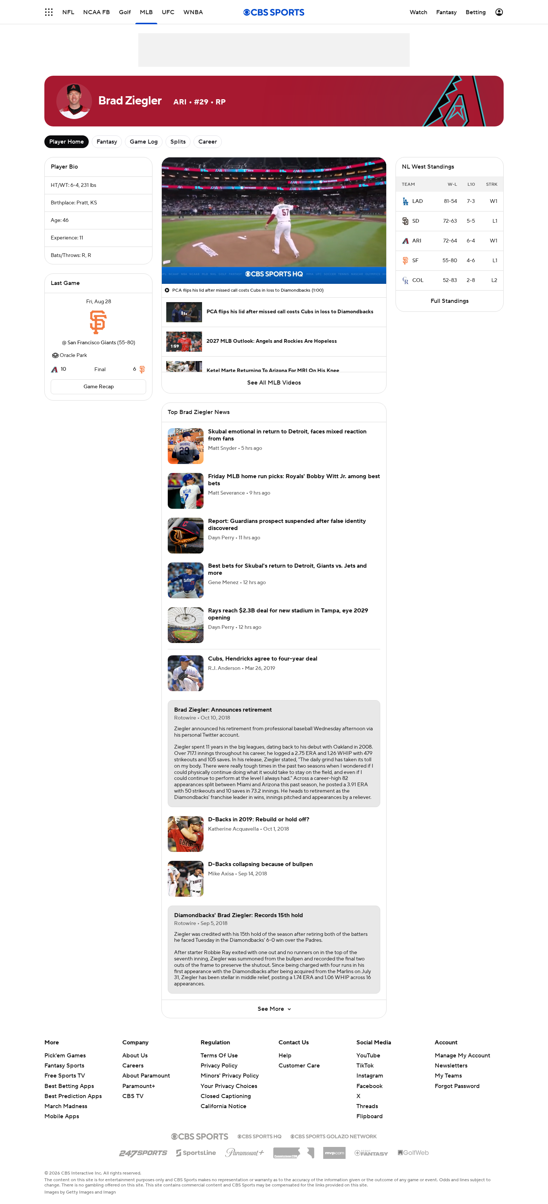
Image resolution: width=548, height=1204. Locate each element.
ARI (416, 241)
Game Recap (99, 386)
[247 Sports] (143, 1151)
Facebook (369, 1086)
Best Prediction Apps (73, 1096)
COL (417, 280)
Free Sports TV (64, 1075)
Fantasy (107, 141)
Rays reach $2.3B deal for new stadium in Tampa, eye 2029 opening (288, 614)
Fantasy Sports (64, 1065)
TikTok (365, 1065)
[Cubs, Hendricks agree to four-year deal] (186, 673)
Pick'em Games (65, 1055)
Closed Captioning (226, 1089)
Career (207, 141)
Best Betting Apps (69, 1086)
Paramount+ (138, 1086)
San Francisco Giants (91, 342)
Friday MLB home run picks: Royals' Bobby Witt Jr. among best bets (294, 480)
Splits (178, 141)
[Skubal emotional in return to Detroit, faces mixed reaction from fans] (186, 446)
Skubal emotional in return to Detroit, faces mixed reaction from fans (287, 435)
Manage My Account (462, 1055)
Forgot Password (457, 1086)
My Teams (448, 1075)
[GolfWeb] (413, 1153)
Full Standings (450, 301)
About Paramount (146, 1075)
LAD (417, 201)
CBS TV (133, 1096)
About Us (135, 1055)
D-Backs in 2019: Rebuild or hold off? (258, 819)
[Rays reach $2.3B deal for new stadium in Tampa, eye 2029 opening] (186, 625)
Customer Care (299, 1065)
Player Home (66, 141)
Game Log (144, 141)
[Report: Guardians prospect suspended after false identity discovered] (186, 536)
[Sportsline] (196, 1152)
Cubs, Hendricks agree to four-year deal (262, 658)
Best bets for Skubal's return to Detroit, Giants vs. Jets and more (287, 569)
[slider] (274, 262)
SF (415, 260)
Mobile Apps (61, 1116)
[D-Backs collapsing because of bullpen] (186, 879)
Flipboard (369, 1116)
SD (415, 221)
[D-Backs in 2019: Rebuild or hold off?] (186, 834)
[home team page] (98, 322)
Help (285, 1055)
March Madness (65, 1106)
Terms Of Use (219, 1055)
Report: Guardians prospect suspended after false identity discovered (287, 524)
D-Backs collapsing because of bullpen (260, 864)
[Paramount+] (244, 1151)
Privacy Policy (219, 1065)
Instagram (369, 1075)
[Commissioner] (293, 1150)
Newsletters (451, 1065)
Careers (133, 1065)
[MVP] (334, 1150)
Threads (367, 1106)
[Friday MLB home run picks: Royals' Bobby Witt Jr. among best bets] (186, 491)
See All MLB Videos (274, 382)
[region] (274, 220)
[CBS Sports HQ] (259, 1135)
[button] (49, 12)
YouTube (368, 1055)
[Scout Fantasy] (372, 1152)
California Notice (223, 1099)
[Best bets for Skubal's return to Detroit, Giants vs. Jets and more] (186, 580)
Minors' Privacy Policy (230, 1075)
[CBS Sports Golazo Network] (333, 1135)
